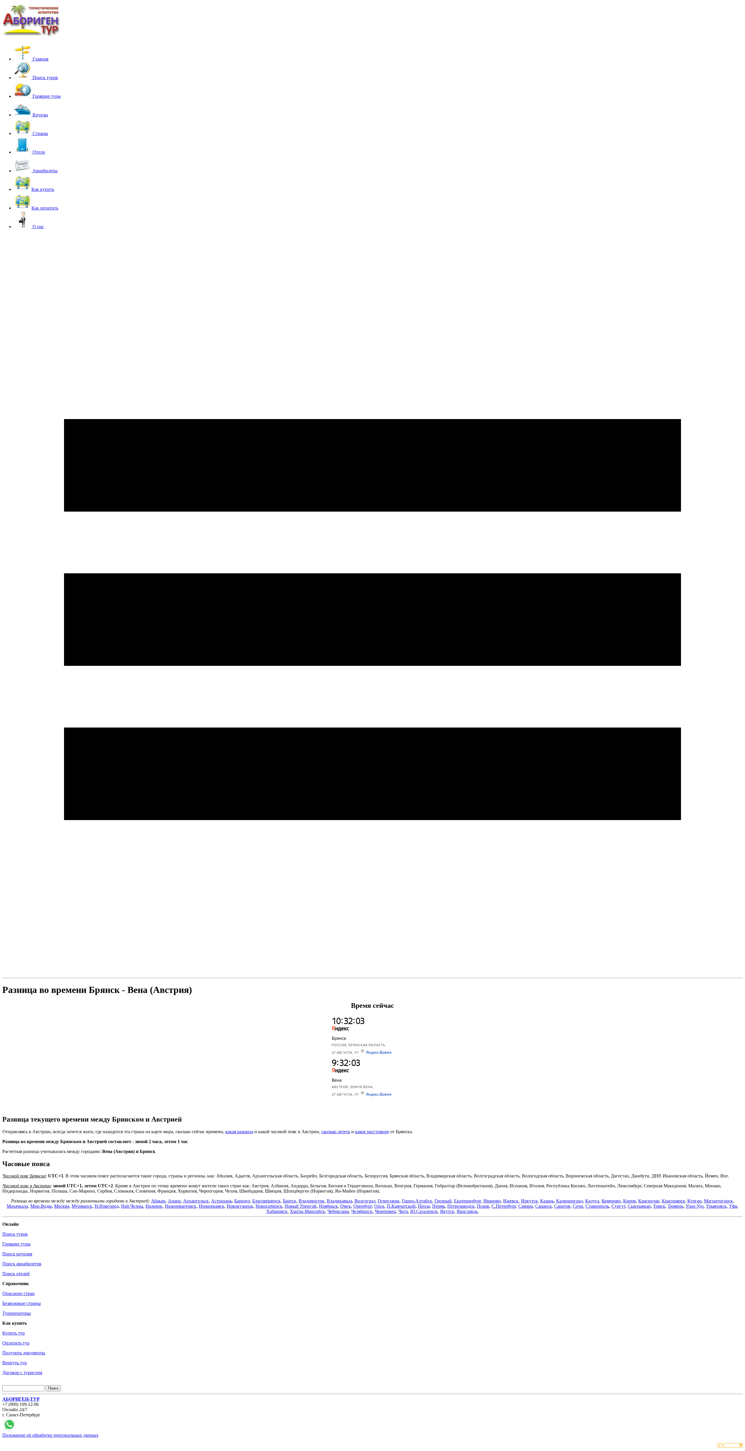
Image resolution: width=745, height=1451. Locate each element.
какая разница (239, 1131)
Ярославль (467, 1211)
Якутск (447, 1211)
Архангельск (196, 1200)
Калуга (592, 1200)
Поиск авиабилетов (21, 1263)
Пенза (424, 1206)
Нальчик (154, 1206)
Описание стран (18, 1293)
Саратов (562, 1206)
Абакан (158, 1200)
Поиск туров (15, 1234)
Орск (379, 1206)
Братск (289, 1200)
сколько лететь (335, 1131)
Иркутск (529, 1200)
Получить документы (23, 1352)
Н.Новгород (107, 1206)
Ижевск (511, 1200)
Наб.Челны (132, 1206)
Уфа (733, 1206)
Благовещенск (266, 1200)
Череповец (385, 1211)
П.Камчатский (401, 1206)
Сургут (618, 1206)
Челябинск (361, 1211)
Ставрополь (597, 1206)
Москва (61, 1206)
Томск (659, 1206)
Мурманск (82, 1206)
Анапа (174, 1200)
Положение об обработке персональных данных (50, 1435)
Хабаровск (277, 1211)
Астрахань (221, 1200)
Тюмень (675, 1206)
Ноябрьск (328, 1206)
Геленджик (389, 1200)
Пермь (438, 1206)
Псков (483, 1206)
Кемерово (611, 1200)
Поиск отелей (16, 1273)
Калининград (569, 1200)
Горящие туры (16, 1243)
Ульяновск (716, 1206)
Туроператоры (16, 1313)
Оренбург (362, 1206)
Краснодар (648, 1200)
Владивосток (311, 1200)
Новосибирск (269, 1206)
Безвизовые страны (21, 1303)
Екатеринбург (467, 1200)
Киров (629, 1200)
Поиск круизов (17, 1253)
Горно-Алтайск (417, 1200)
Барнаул (242, 1200)
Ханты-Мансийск (307, 1211)
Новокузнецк (240, 1206)
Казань (547, 1200)
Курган (694, 1200)
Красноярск (673, 1200)
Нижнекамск (211, 1206)
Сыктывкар (639, 1206)
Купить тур (13, 1333)
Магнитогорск (718, 1200)
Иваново (492, 1200)
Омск (345, 1206)
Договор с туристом (22, 1372)
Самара (525, 1206)
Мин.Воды (41, 1206)
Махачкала (17, 1206)
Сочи (578, 1206)
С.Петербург (504, 1206)
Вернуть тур (14, 1362)
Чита (403, 1211)
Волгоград (364, 1200)
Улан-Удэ (695, 1206)
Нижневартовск (180, 1206)
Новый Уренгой (301, 1206)
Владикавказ (339, 1200)
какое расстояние (372, 1131)
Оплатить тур (15, 1342)
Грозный (443, 1200)
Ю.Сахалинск (424, 1211)
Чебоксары (338, 1211)
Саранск (543, 1206)
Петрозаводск (461, 1206)
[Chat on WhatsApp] (9, 1429)
